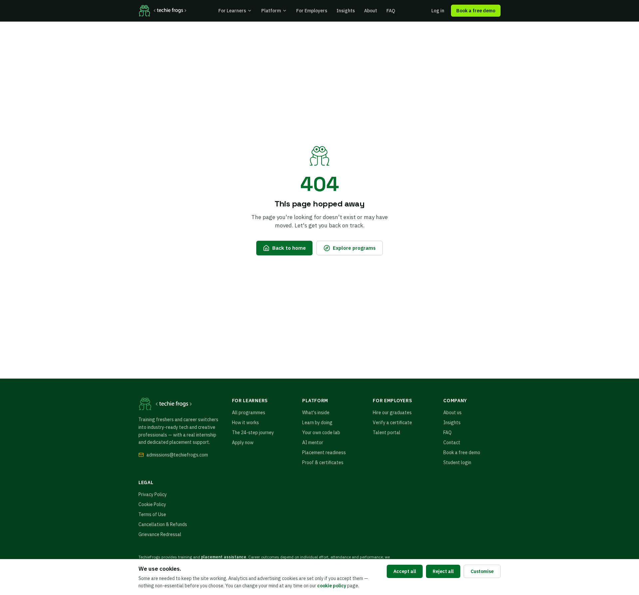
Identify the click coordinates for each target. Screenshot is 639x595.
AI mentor (312, 443)
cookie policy (331, 586)
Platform (271, 11)
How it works (245, 423)
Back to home (289, 247)
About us (452, 413)
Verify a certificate (392, 423)
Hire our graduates (392, 413)
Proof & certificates (322, 462)
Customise (482, 571)
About (370, 11)
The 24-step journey (253, 433)
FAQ (390, 11)
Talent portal (386, 433)
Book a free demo (475, 11)
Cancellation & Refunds (162, 524)
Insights (345, 11)
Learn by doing (317, 423)
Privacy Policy (152, 494)
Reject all (443, 571)
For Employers (311, 11)
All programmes (248, 413)
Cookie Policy (152, 504)
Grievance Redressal (159, 534)
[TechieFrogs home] (162, 11)
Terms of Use (152, 514)
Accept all (404, 571)
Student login (457, 462)
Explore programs (354, 247)
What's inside (315, 413)
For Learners (232, 11)
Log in (437, 11)
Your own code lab (321, 433)
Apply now (243, 443)
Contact (451, 443)
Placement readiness (324, 452)
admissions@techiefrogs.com (177, 455)
